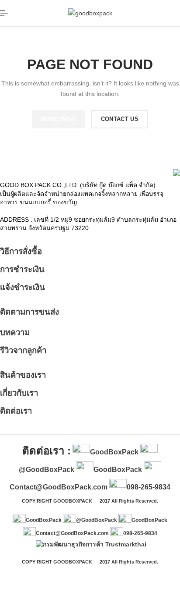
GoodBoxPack (114, 452)
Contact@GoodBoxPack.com (58, 487)
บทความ (15, 332)
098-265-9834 (148, 487)
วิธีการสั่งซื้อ (21, 251)
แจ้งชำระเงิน (22, 287)
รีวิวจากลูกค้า (23, 350)
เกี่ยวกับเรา (19, 392)
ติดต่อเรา (16, 410)
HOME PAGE (58, 119)
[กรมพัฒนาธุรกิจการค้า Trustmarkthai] (90, 544)
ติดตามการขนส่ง (29, 311)
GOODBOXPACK (72, 500)
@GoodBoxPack (46, 469)
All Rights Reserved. (134, 500)
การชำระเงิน (22, 269)
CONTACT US (119, 119)
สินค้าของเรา (23, 374)
